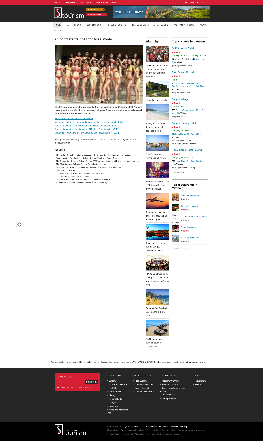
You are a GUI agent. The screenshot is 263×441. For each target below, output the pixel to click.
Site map (183, 427)
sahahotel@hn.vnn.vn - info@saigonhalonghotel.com (184, 141)
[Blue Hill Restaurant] (175, 207)
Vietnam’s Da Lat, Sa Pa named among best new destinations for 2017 (89, 122)
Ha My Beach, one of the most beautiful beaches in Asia (80, 173)
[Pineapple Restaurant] (175, 197)
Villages (112, 402)
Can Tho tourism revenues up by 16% (72, 176)
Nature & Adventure (118, 384)
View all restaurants (180, 248)
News (203, 25)
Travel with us (168, 394)
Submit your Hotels (95, 15)
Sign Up (202, 2)
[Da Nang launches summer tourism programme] (157, 328)
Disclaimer (163, 427)
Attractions (74, 25)
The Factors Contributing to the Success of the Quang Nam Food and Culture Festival (93, 155)
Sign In (190, 2)
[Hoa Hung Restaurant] (175, 239)
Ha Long (176, 134)
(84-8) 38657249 (180, 106)
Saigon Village (180, 99)
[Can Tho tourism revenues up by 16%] (157, 143)
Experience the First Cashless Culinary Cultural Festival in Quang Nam (86, 158)
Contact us (174, 427)
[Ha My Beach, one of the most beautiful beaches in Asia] (157, 112)
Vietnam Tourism (120, 430)
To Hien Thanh (182, 110)
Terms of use (138, 427)
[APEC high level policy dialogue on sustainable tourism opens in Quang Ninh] (157, 262)
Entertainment (115, 391)
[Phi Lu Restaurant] (175, 228)
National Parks (115, 399)
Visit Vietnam (175, 434)
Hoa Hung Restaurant (190, 237)
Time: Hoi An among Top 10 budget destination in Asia (155, 247)
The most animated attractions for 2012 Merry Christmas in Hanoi (86, 125)
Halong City (185, 134)
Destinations (94, 25)
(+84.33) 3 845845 (181, 130)
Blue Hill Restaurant (189, 206)
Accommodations (170, 384)
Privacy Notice (151, 427)
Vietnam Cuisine (160, 25)
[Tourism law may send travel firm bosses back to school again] (157, 201)
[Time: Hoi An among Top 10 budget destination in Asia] (157, 232)
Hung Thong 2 (182, 161)
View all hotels (178, 172)
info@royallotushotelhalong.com (186, 167)
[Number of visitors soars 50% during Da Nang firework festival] (157, 170)
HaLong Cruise (126, 427)
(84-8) (175, 80)
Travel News (200, 381)
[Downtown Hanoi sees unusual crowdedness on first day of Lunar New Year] (157, 54)
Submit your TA (93, 10)
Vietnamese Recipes (144, 384)
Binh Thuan (201, 86)
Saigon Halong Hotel (184, 123)
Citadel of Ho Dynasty (65, 170)
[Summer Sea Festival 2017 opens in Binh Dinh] (157, 297)
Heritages (113, 406)
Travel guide (139, 25)
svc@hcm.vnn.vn (179, 116)
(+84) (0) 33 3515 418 (182, 157)
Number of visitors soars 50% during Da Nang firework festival (83, 179)
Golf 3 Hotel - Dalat (183, 48)
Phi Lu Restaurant (188, 227)
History (112, 395)
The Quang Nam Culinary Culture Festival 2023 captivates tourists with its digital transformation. (97, 161)
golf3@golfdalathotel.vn (182, 66)
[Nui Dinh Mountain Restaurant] (175, 218)
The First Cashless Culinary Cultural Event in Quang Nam (81, 164)
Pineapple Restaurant (190, 195)
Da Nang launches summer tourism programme (155, 343)
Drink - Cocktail (142, 388)
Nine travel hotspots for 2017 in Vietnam (74, 118)
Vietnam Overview (170, 381)
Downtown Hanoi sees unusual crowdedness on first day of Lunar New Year (89, 167)
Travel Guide (168, 375)
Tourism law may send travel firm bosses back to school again (83, 182)
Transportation (169, 398)
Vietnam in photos (184, 25)
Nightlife (113, 388)
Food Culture (141, 381)
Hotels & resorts (116, 25)
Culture (112, 381)
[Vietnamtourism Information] (69, 12)
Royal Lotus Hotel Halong (187, 150)
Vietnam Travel (145, 430)
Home (58, 25)
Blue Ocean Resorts (183, 72)
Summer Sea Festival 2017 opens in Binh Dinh (156, 312)
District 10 (193, 110)
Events (198, 384)
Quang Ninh (196, 134)
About (115, 427)
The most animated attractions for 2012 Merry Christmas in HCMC (86, 129)
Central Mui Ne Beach (185, 86)
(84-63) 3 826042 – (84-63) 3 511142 (189, 56)
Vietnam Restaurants (144, 391)
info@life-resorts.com (181, 92)
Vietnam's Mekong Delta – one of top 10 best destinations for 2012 (87, 133)
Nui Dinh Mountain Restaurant (194, 216)
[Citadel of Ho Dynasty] (157, 89)
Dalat (196, 59)
